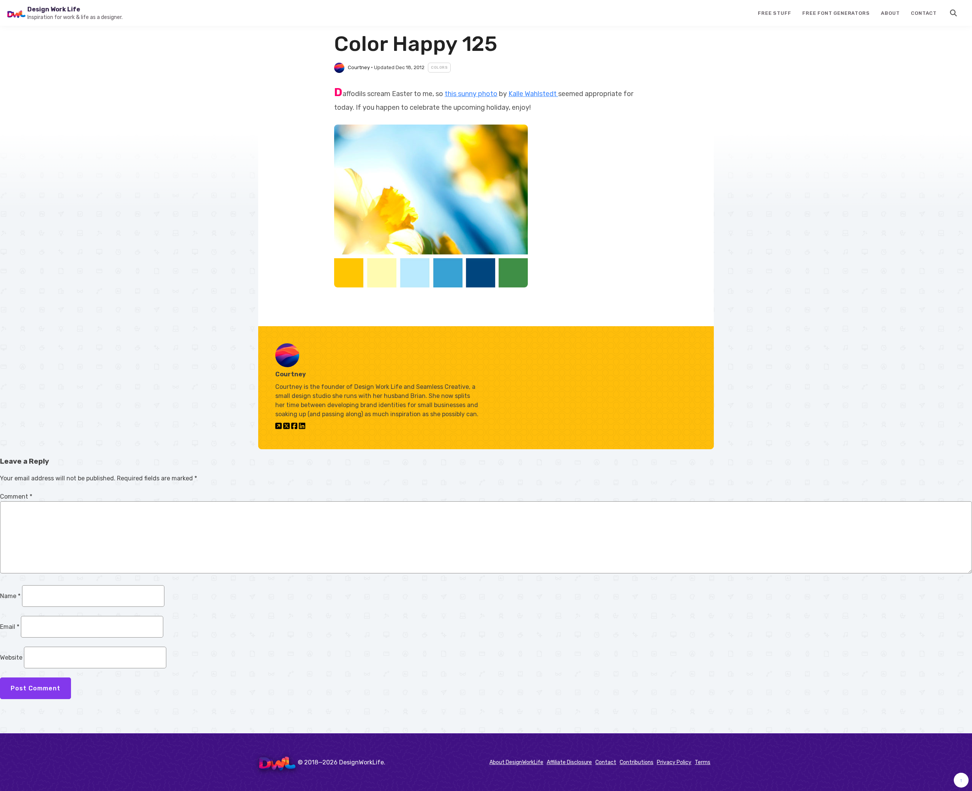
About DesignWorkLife (516, 762)
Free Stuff (774, 13)
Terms (702, 762)
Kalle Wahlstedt (533, 94)
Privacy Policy (674, 762)
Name (10, 596)
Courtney (359, 67)
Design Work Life (53, 9)
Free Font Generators (835, 13)
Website (11, 657)
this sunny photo (471, 94)
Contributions (636, 762)
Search (953, 12)
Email (9, 626)
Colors (439, 67)
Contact (924, 13)
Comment (16, 496)
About (890, 13)
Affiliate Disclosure (569, 762)
